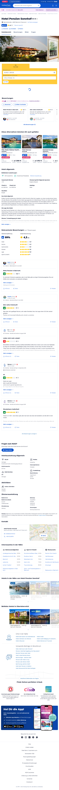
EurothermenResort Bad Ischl (31, 553)
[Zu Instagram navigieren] (26, 737)
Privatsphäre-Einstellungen (29, 763)
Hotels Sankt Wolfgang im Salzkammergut (47, 638)
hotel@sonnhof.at (10, 533)
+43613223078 (9, 536)
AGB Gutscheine (29, 772)
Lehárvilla (5, 562)
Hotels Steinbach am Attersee (23, 638)
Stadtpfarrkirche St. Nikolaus (10, 556)
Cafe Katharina (49, 559)
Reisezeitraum (7, 70)
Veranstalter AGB (29, 753)
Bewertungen (18, 32)
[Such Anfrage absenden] (39, 5)
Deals (4, 1)
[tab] (16, 66)
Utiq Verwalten (29, 766)
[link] (52, 5)
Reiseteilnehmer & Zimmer (10, 75)
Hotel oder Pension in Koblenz (23, 666)
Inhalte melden (30, 747)
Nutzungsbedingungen (29, 756)
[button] (23, 49)
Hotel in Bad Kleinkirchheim (23, 655)
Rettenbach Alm (28, 559)
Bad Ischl (5, 559)
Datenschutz (29, 760)
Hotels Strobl (40, 636)
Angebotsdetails (42, 515)
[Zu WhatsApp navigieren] (37, 737)
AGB (29, 769)
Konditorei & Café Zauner (52, 562)
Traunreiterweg (28, 565)
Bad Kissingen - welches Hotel (23, 657)
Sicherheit (29, 779)
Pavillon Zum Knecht (51, 553)
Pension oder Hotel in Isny (22, 659)
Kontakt (43, 1)
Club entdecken (39, 10)
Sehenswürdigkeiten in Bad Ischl (10, 569)
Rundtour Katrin (28, 556)
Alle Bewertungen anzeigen (29, 433)
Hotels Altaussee (20, 641)
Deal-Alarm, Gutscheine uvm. (29, 750)
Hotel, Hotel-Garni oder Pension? (24, 649)
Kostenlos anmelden (51, 10)
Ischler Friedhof (7, 565)
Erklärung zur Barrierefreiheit (29, 775)
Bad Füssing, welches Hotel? (23, 664)
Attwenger (48, 565)
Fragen (33, 32)
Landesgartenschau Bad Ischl (10, 553)
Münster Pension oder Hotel (23, 653)
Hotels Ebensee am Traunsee (44, 641)
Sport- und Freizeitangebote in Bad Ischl (32, 569)
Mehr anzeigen (5, 224)
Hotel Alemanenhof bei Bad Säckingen (25, 668)
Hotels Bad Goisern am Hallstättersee (25, 636)
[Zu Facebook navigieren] (22, 737)
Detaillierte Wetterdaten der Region (29, 678)
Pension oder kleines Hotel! (23, 662)
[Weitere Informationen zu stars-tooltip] (37, 18)
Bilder (27, 32)
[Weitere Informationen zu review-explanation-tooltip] (22, 25)
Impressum (29, 782)
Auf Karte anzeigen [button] (33, 22)
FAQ (29, 744)
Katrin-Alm (27, 562)
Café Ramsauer (49, 556)
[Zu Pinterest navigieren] (33, 737)
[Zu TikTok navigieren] (29, 737)
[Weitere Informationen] (12, 160)
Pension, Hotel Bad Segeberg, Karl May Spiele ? (28, 651)
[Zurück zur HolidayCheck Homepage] (6, 5)
